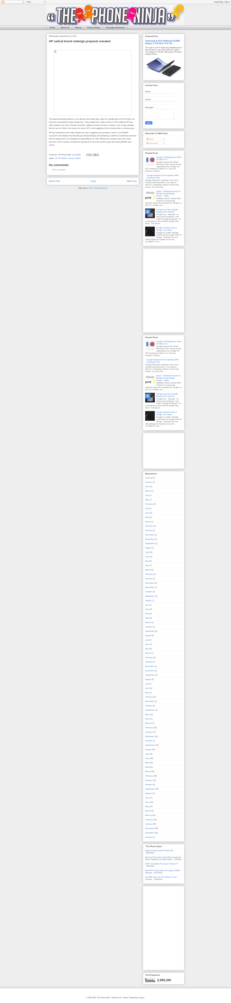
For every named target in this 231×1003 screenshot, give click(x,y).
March (148, 491)
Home (52, 27)
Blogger (141, 998)
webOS (78, 158)
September (150, 543)
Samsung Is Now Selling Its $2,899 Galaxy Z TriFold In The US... (162, 42)
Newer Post (54, 181)
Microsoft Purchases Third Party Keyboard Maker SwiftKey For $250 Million (163, 858)
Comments (153, 143)
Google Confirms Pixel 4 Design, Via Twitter (166, 229)
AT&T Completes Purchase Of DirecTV (161, 864)
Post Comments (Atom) (98, 188)
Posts (151, 139)
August (148, 548)
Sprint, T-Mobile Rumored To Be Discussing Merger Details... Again (168, 193)
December (149, 535)
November (149, 539)
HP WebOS (62, 158)
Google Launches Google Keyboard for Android (167, 210)
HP (56, 158)
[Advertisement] (153, 290)
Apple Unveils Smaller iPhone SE (159, 850)
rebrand (71, 158)
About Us (65, 27)
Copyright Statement (115, 27)
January (148, 478)
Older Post (132, 181)
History (78, 27)
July (147, 495)
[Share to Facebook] (95, 154)
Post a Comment (58, 170)
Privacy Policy (93, 27)
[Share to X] (92, 154)
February (149, 504)
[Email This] (87, 154)
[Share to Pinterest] (97, 154)
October (148, 592)
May (147, 500)
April (147, 517)
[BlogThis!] (90, 154)
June (147, 486)
